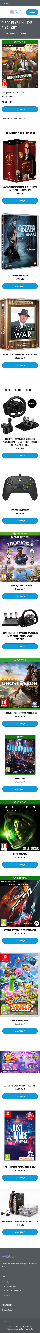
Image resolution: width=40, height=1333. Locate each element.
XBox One (20, 93)
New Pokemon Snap (20, 1020)
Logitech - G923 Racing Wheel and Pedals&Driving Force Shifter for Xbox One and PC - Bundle (20, 442)
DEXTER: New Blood (20, 275)
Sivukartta (29, 1329)
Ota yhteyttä (19, 1326)
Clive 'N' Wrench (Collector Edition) (20, 1085)
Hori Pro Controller (20, 510)
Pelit (13, 93)
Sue (7, 1282)
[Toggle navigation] (4, 12)
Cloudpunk (20, 778)
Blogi (8, 1295)
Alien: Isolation (20, 854)
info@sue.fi (5, 3)
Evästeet (28, 1326)
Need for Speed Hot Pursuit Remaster (20, 930)
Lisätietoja (20, 109)
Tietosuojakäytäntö (15, 1329)
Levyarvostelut (11, 1286)
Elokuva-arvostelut (13, 1291)
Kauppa (32, 12)
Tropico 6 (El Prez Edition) (20, 585)
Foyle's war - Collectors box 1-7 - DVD (20, 354)
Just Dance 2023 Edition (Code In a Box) (20, 1167)
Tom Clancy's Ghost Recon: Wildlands (20, 713)
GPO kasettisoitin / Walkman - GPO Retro (20, 1221)
